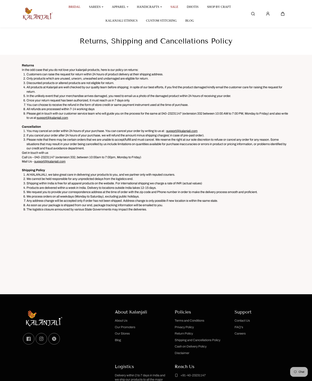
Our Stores (122, 333)
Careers (240, 333)
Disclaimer (182, 353)
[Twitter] (54, 339)
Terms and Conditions (189, 320)
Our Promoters (125, 327)
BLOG (189, 20)
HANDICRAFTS (148, 6)
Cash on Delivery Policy (191, 346)
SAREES (95, 6)
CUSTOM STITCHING (161, 20)
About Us (121, 320)
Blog (118, 340)
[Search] (253, 14)
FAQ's (239, 327)
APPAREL (119, 6)
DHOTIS (192, 6)
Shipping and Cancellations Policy (197, 340)
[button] (282, 14)
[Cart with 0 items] (282, 14)
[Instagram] (41, 339)
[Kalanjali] (38, 13)
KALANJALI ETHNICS (121, 20)
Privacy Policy (184, 327)
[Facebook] (28, 339)
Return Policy (184, 333)
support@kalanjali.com (52, 117)
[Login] (268, 14)
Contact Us (242, 320)
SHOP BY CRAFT (219, 6)
